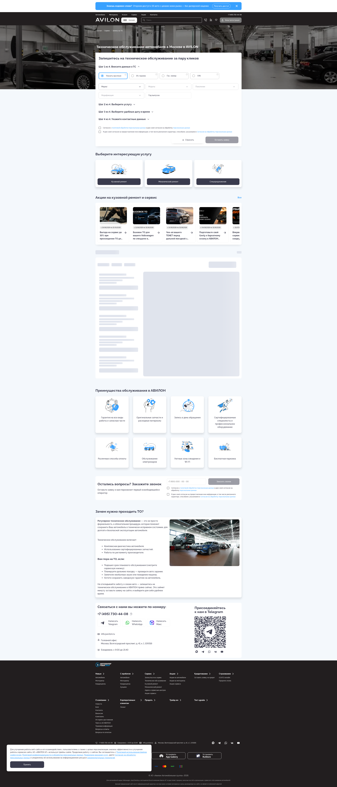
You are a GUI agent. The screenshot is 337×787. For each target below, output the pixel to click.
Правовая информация (103, 726)
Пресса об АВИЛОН (103, 723)
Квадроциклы (100, 684)
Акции (143, 15)
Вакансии (99, 713)
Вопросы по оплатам (103, 732)
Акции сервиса (150, 693)
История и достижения (104, 720)
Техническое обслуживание (155, 681)
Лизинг (123, 707)
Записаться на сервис (153, 678)
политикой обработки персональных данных (129, 128)
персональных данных (181, 128)
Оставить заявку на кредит (204, 678)
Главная (98, 31)
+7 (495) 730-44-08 (113, 614)
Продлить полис (225, 681)
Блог (97, 707)
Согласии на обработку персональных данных (214, 132)
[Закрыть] (236, 6)
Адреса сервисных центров (155, 690)
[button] (119, 66)
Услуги (124, 15)
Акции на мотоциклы (177, 681)
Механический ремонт (153, 687)
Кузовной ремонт (151, 684)
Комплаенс (99, 717)
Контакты (153, 15)
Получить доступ (221, 6)
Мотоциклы (113, 15)
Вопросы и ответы (102, 729)
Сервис (134, 15)
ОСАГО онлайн (224, 678)
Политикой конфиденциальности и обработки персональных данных (52, 755)
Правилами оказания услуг (96, 755)
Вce (240, 197)
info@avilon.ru (108, 634)
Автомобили (100, 15)
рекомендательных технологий (101, 758)
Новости (98, 704)
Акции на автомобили (178, 678)
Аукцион (123, 687)
